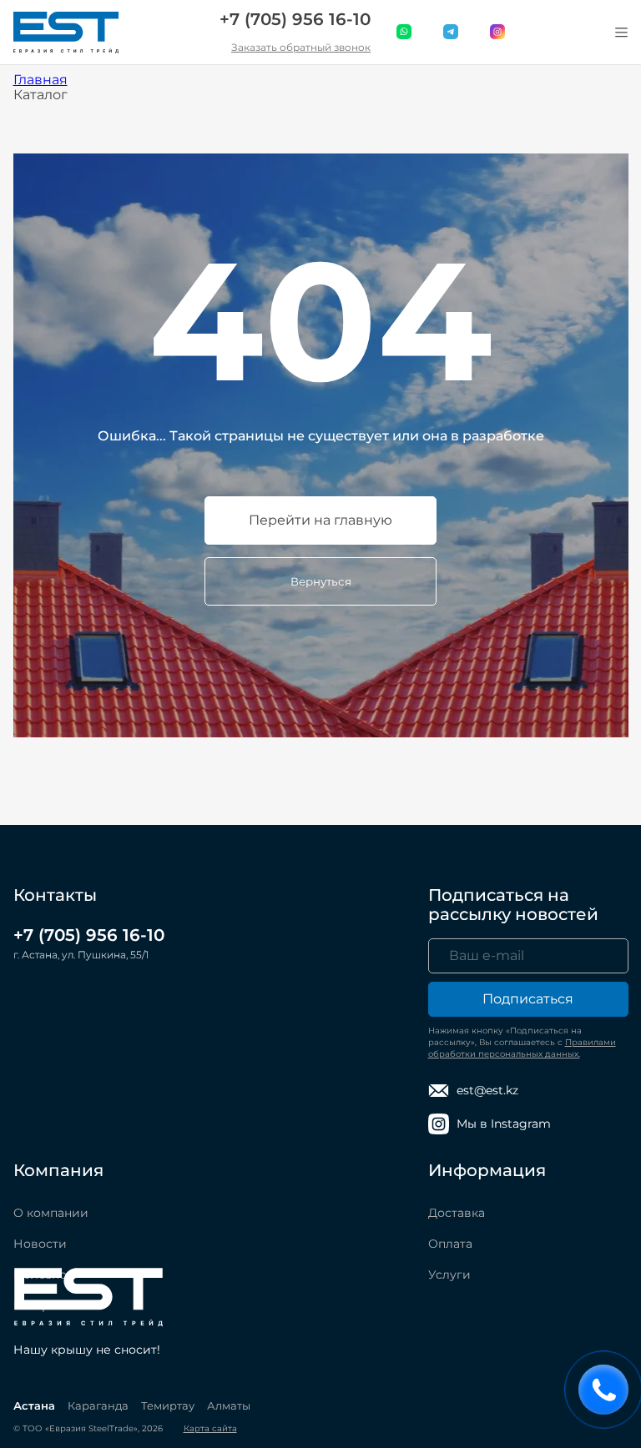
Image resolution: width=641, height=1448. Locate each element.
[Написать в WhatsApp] (404, 32)
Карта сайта (210, 1428)
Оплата (450, 1243)
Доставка (456, 1212)
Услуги (449, 1274)
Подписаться (527, 999)
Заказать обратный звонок (301, 47)
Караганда (98, 1405)
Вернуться (320, 581)
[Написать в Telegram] (451, 32)
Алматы (228, 1405)
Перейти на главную (320, 520)
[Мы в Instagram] (498, 32)
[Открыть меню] (621, 33)
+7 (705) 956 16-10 (295, 19)
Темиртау (167, 1405)
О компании (50, 1212)
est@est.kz (487, 1090)
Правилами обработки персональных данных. (522, 1048)
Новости (40, 1243)
